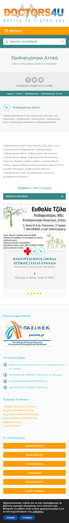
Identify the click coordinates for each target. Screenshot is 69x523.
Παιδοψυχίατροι (32, 94)
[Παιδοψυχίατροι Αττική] (41, 251)
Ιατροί (19, 94)
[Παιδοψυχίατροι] (34, 251)
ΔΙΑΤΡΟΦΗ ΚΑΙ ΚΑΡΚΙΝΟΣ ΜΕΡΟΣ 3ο (28, 381)
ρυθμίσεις (38, 511)
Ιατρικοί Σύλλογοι (12, 425)
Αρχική (10, 94)
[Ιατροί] (28, 251)
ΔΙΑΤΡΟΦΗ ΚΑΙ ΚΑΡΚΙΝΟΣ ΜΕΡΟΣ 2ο (28, 387)
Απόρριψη (27, 517)
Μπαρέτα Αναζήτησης (23, 41)
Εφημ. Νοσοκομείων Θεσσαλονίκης (21, 414)
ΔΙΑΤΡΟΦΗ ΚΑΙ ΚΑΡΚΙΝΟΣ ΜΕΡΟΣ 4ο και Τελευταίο (35, 375)
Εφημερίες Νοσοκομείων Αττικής (19, 406)
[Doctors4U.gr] (34, 13)
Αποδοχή (10, 517)
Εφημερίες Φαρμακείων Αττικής (18, 410)
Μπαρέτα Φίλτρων (17, 196)
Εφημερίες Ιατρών (12, 422)
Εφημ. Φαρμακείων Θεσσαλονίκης (20, 418)
